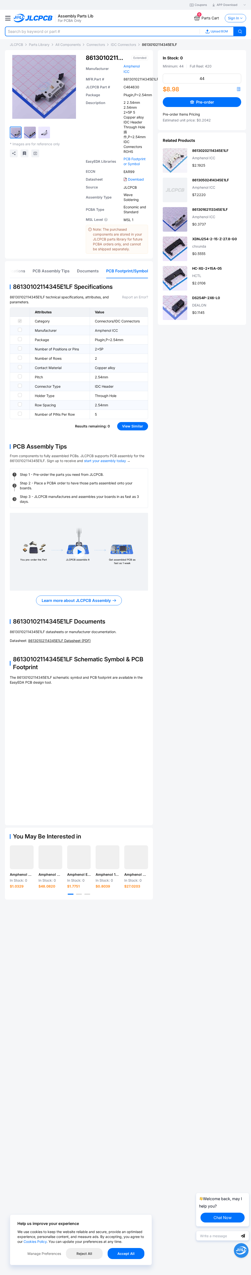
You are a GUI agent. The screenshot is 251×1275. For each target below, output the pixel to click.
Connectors (96, 44)
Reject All (84, 1253)
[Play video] (79, 552)
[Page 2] (79, 894)
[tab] (51, 271)
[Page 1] (71, 894)
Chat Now (222, 1217)
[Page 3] (87, 894)
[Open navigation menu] (8, 18)
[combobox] (102, 31)
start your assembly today (105, 461)
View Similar (132, 426)
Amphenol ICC (106, 330)
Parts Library (39, 44)
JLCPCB (16, 44)
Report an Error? (135, 297)
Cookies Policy (35, 1241)
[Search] (240, 31)
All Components (68, 44)
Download (136, 179)
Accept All (126, 1253)
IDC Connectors (123, 44)
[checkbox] (20, 321)
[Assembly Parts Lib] (33, 18)
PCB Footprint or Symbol (135, 161)
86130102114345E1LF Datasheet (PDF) (59, 640)
